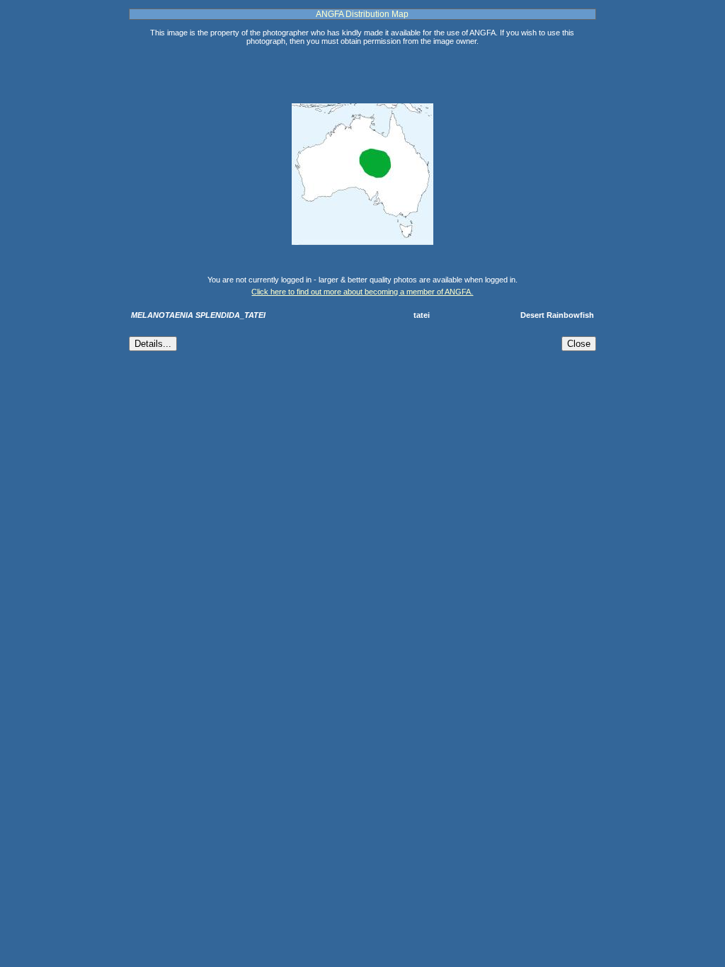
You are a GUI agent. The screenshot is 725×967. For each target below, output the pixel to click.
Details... (153, 343)
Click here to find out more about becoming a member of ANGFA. (362, 291)
